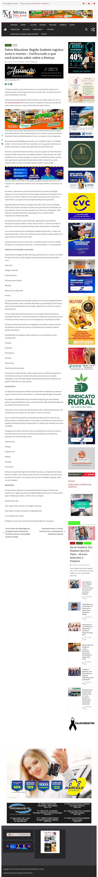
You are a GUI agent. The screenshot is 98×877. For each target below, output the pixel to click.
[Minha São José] (5, 29)
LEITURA (44, 34)
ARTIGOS (71, 481)
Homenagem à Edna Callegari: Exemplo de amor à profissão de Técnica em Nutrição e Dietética (87, 588)
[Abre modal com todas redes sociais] (11, 84)
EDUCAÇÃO (52, 25)
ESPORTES (42, 25)
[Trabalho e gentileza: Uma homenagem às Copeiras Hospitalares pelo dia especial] (74, 677)
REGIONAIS (26, 29)
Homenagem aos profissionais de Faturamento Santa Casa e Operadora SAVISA (87, 609)
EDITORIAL (50, 29)
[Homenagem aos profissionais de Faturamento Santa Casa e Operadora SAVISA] (74, 611)
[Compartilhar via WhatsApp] (8, 84)
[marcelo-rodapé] (34, 168)
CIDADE (23, 25)
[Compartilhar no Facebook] (6, 84)
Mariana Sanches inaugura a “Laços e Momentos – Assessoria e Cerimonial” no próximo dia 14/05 (87, 652)
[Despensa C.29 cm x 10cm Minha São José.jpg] (34, 110)
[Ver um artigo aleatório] (92, 29)
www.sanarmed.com (15, 103)
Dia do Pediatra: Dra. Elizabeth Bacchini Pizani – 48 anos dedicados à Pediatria (81, 554)
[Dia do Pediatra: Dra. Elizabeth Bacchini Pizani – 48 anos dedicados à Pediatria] (81, 533)
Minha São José (20, 869)
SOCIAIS (72, 25)
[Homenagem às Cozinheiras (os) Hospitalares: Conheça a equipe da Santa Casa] (74, 632)
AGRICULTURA (15, 29)
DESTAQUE (14, 25)
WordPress (29, 873)
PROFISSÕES (88, 543)
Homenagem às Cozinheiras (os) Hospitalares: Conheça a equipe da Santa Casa (87, 630)
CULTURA (33, 25)
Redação (22, 62)
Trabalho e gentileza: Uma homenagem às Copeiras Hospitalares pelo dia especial (87, 674)
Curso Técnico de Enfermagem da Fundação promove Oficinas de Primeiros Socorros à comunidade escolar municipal (17, 533)
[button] (26, 25)
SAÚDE (15, 45)
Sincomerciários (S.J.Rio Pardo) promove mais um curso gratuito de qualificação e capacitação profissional (87, 697)
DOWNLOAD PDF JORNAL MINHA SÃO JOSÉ (24, 34)
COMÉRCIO (62, 25)
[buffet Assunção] (34, 65)
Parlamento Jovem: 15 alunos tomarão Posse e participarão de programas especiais (51, 531)
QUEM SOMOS (37, 29)
